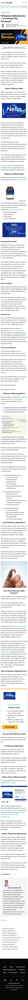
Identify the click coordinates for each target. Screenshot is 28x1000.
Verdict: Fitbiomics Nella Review (10, 949)
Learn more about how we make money (17, 48)
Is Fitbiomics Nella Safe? (8, 944)
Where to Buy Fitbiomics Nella (9, 946)
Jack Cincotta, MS (13, 24)
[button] (22, 3)
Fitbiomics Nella (8, 165)
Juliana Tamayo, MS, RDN (18, 25)
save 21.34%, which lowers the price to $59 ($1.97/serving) (13, 815)
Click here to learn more (15, 209)
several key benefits (20, 179)
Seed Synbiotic (5, 652)
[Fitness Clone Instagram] (23, 980)
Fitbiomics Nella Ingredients (9, 933)
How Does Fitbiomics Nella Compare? (11, 937)
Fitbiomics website (10, 783)
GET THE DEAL (10, 727)
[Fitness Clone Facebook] (11, 980)
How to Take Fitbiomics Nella (9, 942)
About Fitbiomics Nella (8, 928)
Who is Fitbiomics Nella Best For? (10, 940)
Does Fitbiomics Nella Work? (9, 935)
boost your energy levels (16, 331)
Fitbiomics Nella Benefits (8, 930)
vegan (16, 766)
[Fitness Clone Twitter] (5, 980)
